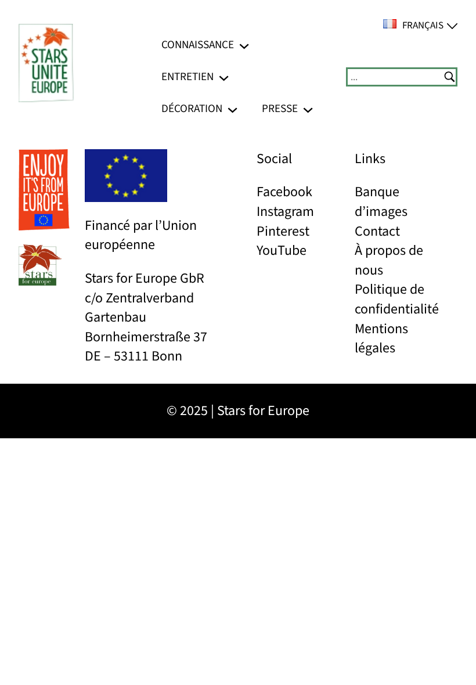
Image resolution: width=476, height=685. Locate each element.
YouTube (281, 250)
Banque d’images (381, 202)
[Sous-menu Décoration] (232, 108)
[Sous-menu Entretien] (223, 76)
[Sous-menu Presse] (307, 108)
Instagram (285, 211)
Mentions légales (381, 339)
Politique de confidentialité (397, 299)
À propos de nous (389, 260)
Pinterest (283, 231)
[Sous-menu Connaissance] (244, 45)
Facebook (284, 192)
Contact (377, 231)
